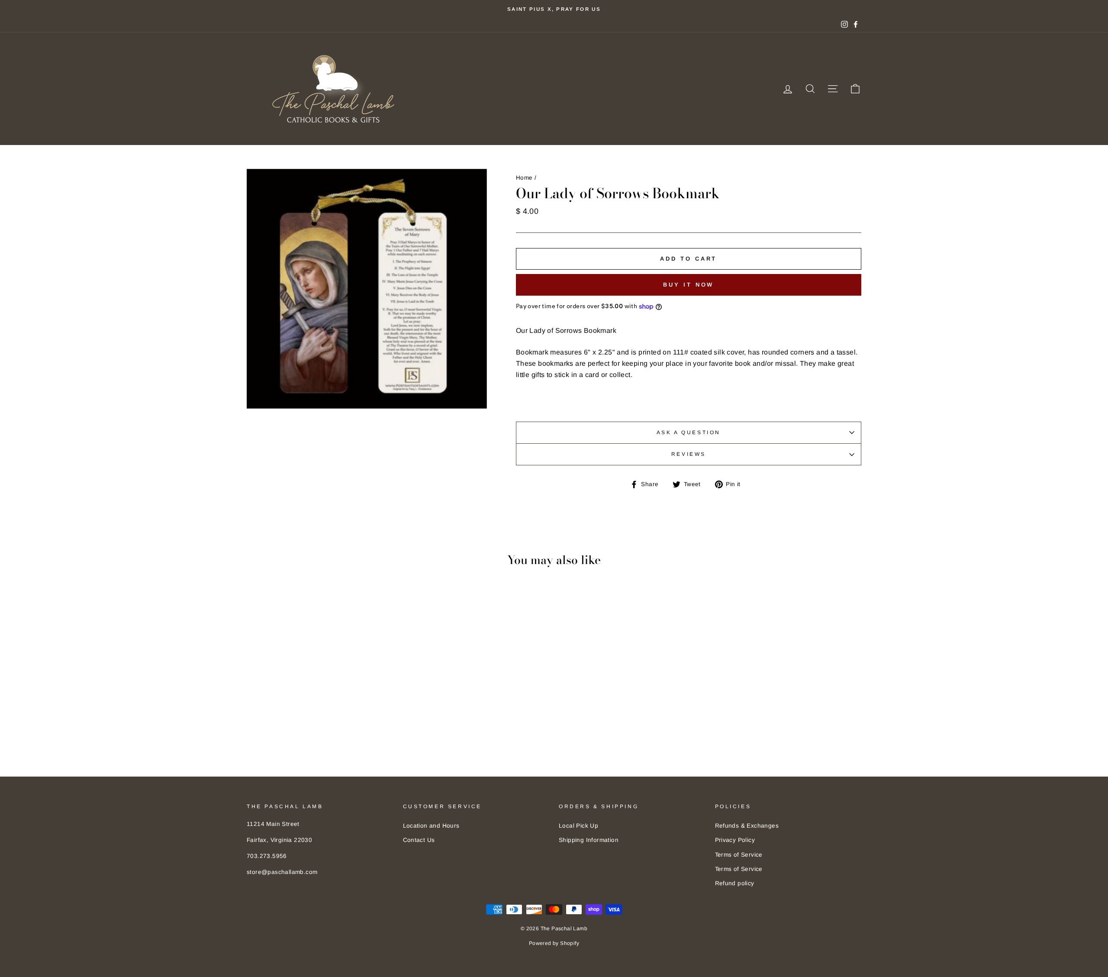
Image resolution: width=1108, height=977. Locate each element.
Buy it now (688, 284)
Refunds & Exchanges (747, 825)
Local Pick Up (578, 825)
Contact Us (419, 840)
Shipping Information (588, 840)
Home (524, 177)
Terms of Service (739, 854)
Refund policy (734, 883)
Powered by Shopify (554, 943)
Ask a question (689, 432)
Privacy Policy (735, 840)
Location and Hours (431, 825)
